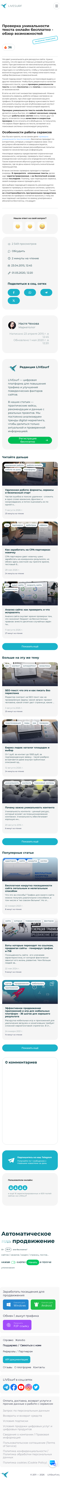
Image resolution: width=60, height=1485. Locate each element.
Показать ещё (30, 646)
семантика (44, 666)
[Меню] (56, 6)
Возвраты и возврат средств (22, 1415)
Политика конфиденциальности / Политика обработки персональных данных (27, 1454)
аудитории (10, 861)
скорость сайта (34, 585)
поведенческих (33, 921)
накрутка (32, 861)
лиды (26, 723)
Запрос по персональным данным (26, 1410)
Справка (8, 1340)
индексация (11, 589)
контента (26, 783)
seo (7, 585)
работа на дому (13, 469)
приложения (11, 988)
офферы (43, 525)
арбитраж (31, 525)
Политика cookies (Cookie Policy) (25, 1462)
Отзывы (7, 1367)
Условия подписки (15, 1421)
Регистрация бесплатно (28, 440)
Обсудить (18, 251)
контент (16, 666)
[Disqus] (30, 1104)
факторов (49, 921)
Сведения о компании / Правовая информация (26, 1436)
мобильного (38, 983)
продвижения (22, 983)
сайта (22, 861)
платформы (29, 469)
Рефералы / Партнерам (18, 1351)
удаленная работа (14, 465)
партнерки (17, 525)
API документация (16, 1359)
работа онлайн (34, 465)
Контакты (39, 1367)
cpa (7, 525)
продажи (43, 723)
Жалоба (20, 1340)
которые (18, 921)
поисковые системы (44, 783)
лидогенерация (13, 723)
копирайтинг (29, 666)
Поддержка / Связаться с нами (22, 1345)
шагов (8, 983)
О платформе (22, 1367)
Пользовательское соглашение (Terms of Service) (29, 1444)
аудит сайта (18, 585)
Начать (33, 1262)
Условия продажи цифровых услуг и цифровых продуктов (27, 1428)
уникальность (12, 783)
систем (43, 861)
